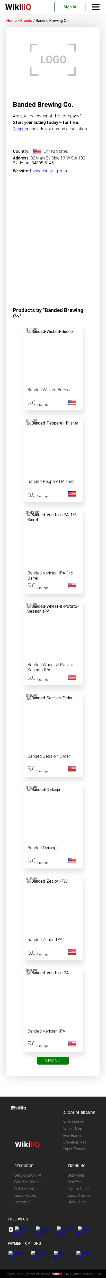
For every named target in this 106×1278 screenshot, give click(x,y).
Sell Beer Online (26, 1189)
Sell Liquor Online (27, 1175)
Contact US (22, 1202)
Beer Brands (72, 1135)
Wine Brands (73, 1122)
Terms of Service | (39, 1274)
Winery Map (72, 1129)
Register (20, 128)
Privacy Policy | (15, 1274)
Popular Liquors (79, 1189)
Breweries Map (74, 1142)
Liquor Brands (74, 1149)
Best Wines (76, 1175)
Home (11, 20)
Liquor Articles (25, 1195)
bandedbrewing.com (48, 171)
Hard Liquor (76, 1202)
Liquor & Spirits (79, 1195)
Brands (26, 20)
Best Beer (74, 1182)
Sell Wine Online (26, 1182)
